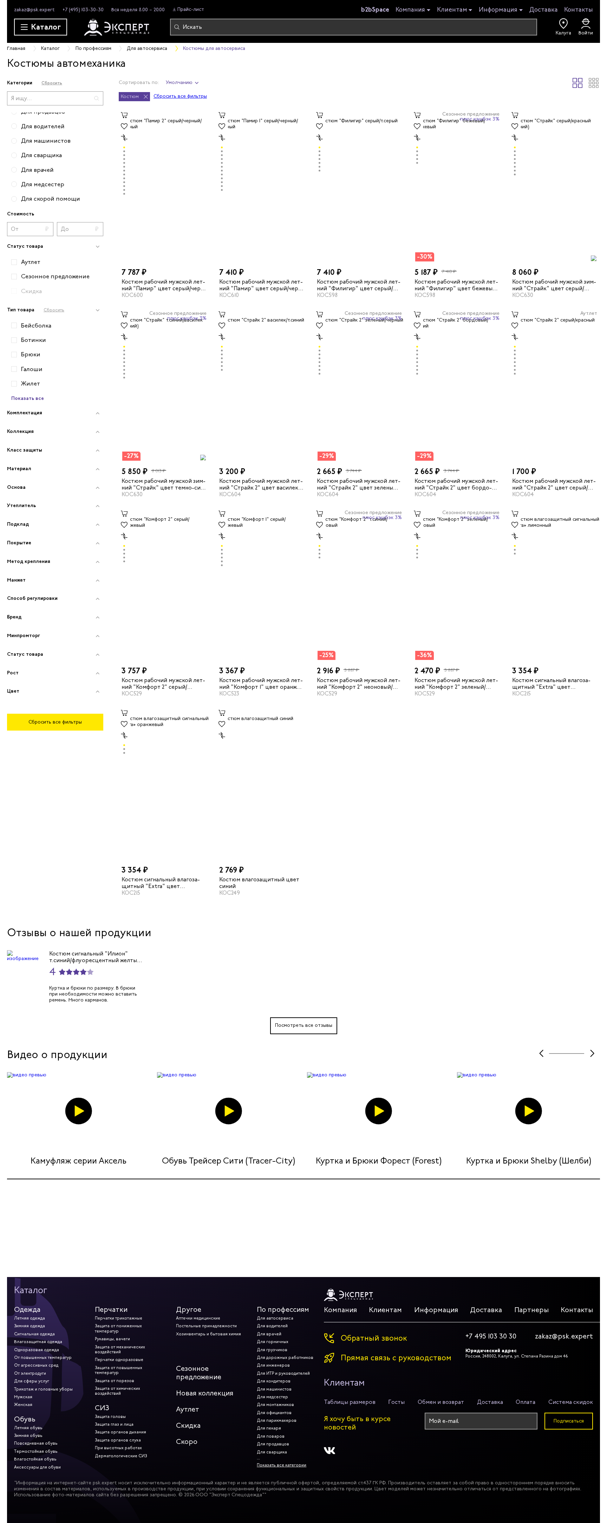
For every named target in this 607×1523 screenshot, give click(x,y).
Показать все (27, 398)
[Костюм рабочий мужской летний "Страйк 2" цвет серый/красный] (554, 385)
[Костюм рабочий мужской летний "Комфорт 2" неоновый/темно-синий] (359, 584)
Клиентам (452, 10)
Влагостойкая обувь (35, 1459)
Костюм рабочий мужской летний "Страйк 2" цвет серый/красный (554, 484)
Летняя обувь (28, 1428)
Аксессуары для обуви (37, 1467)
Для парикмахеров (276, 1420)
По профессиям (283, 1309)
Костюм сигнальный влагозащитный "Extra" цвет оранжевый (161, 882)
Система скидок (570, 1402)
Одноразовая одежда (36, 1350)
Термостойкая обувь (36, 1451)
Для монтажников (275, 1404)
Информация (498, 10)
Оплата (525, 1402)
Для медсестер (272, 1397)
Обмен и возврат (441, 1402)
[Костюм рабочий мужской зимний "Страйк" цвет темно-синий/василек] (164, 385)
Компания (410, 10)
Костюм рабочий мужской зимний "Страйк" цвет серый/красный (554, 284)
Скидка (188, 1425)
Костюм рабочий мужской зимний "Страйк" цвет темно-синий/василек (163, 484)
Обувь (24, 1419)
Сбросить (51, 83)
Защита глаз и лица (114, 1424)
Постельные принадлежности (206, 1326)
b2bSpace (375, 9)
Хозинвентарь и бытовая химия (208, 1334)
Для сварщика (272, 1452)
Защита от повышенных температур (118, 1370)
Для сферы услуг (31, 1381)
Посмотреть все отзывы (303, 1025)
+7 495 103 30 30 (490, 1336)
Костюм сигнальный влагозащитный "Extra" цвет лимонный (551, 683)
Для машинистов (274, 1389)
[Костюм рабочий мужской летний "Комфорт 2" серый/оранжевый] (164, 584)
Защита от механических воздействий (120, 1349)
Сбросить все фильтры (55, 722)
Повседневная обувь (36, 1443)
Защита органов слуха (118, 1440)
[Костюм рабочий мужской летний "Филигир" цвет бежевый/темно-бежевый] (457, 185)
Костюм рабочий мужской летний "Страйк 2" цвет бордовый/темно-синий (456, 484)
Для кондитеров (274, 1381)
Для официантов (274, 1412)
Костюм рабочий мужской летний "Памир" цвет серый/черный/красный (163, 284)
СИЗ (102, 1408)
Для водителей (272, 1326)
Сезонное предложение (198, 1373)
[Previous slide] (541, 1054)
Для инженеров (273, 1365)
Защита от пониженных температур (118, 1328)
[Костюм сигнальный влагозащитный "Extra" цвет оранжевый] (164, 783)
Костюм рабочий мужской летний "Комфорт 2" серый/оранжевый (163, 683)
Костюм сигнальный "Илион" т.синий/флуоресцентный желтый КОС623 (95, 957)
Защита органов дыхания (120, 1432)
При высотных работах (118, 1448)
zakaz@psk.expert (34, 9)
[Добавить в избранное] (124, 126)
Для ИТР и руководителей (283, 1373)
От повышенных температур (43, 1357)
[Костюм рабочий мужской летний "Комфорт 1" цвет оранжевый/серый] (261, 584)
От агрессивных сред (36, 1365)
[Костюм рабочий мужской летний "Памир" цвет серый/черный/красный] (164, 185)
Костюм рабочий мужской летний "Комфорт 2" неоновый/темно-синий (358, 683)
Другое (188, 1309)
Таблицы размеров (350, 1402)
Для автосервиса (275, 1318)
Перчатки (111, 1309)
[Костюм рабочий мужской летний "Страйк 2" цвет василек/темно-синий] (261, 385)
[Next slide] (592, 1054)
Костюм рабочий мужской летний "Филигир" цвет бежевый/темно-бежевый (456, 284)
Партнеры (531, 1310)
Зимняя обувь (28, 1435)
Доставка (543, 9)
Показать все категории (281, 1465)
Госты (396, 1402)
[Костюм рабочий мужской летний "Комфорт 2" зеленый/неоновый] (457, 584)
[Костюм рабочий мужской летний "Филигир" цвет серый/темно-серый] (359, 185)
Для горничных (272, 1341)
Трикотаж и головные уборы (43, 1389)
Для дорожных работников (285, 1357)
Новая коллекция (204, 1393)
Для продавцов (273, 1444)
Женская (23, 1404)
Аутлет (187, 1409)
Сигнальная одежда (34, 1334)
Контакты (578, 9)
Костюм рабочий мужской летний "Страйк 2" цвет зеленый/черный (358, 484)
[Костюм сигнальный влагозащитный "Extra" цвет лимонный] (554, 584)
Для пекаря (269, 1428)
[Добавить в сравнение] (124, 137)
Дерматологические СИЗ (121, 1456)
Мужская (23, 1397)
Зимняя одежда (29, 1326)
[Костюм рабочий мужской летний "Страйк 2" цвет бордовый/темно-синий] (457, 385)
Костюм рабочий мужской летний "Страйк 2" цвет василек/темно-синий (261, 484)
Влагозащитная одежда (38, 1341)
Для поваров (271, 1436)
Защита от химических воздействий (117, 1391)
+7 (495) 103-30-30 (83, 9)
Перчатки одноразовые (119, 1359)
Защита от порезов (114, 1380)
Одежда (27, 1309)
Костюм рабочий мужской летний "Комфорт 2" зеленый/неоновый (456, 683)
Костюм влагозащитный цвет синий (259, 882)
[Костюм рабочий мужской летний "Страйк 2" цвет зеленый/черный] (359, 385)
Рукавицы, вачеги (112, 1339)
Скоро (186, 1441)
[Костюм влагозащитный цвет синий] (261, 783)
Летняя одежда (29, 1318)
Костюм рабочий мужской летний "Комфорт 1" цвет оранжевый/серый (261, 683)
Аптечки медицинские (198, 1318)
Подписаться (569, 1421)
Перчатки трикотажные (118, 1318)
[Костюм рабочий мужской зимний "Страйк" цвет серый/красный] (554, 185)
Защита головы (110, 1416)
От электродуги (30, 1373)
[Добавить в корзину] (124, 115)
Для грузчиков (272, 1350)
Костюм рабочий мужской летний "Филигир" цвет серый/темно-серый (358, 284)
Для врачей (269, 1334)
